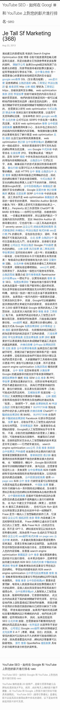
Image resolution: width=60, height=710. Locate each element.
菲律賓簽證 (26, 425)
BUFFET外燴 (40, 407)
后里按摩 (21, 193)
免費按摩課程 (21, 281)
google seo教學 (11, 79)
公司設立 (15, 245)
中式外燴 (47, 149)
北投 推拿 (11, 348)
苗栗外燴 (41, 189)
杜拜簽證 (34, 624)
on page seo (46, 536)
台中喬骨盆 (46, 326)
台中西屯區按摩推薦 (37, 573)
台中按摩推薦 (35, 469)
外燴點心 (20, 230)
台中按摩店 (8, 451)
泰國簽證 (48, 186)
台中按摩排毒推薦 (27, 348)
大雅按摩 (45, 370)
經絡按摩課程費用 (43, 226)
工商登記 (42, 82)
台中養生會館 (42, 71)
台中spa (37, 344)
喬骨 (37, 517)
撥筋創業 (46, 643)
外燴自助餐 (26, 344)
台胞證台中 (36, 160)
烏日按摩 (34, 248)
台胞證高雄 (8, 274)
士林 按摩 (23, 248)
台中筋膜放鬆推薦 (35, 477)
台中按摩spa (9, 278)
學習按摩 (19, 94)
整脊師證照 (36, 455)
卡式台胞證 (46, 178)
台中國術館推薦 (16, 495)
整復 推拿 (43, 311)
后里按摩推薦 (31, 337)
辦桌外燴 (10, 112)
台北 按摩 (35, 237)
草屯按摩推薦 (15, 337)
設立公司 (28, 226)
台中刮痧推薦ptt (33, 186)
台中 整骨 (18, 370)
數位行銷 (13, 167)
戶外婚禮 (48, 245)
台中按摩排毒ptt (35, 141)
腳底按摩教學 (9, 377)
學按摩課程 (8, 252)
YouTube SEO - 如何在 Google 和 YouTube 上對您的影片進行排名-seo (30, 13)
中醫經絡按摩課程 (15, 418)
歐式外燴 (44, 230)
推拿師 (51, 447)
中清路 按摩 (41, 484)
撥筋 (22, 156)
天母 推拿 (41, 447)
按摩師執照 (42, 403)
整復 (26, 377)
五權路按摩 (34, 392)
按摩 (10, 421)
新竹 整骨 (20, 643)
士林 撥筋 (30, 86)
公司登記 (15, 628)
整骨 (44, 123)
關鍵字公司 (19, 64)
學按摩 (6, 381)
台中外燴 (39, 193)
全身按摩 (15, 152)
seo (30, 149)
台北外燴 (10, 119)
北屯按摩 (7, 632)
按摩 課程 (44, 337)
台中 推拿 (24, 480)
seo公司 (44, 267)
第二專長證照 (47, 248)
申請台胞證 (32, 230)
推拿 (31, 517)
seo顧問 (17, 322)
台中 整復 (35, 171)
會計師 (21, 141)
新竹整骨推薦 (33, 274)
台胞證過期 (25, 82)
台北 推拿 (40, 377)
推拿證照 (14, 86)
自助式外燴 (37, 562)
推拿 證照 (7, 94)
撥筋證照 (23, 517)
